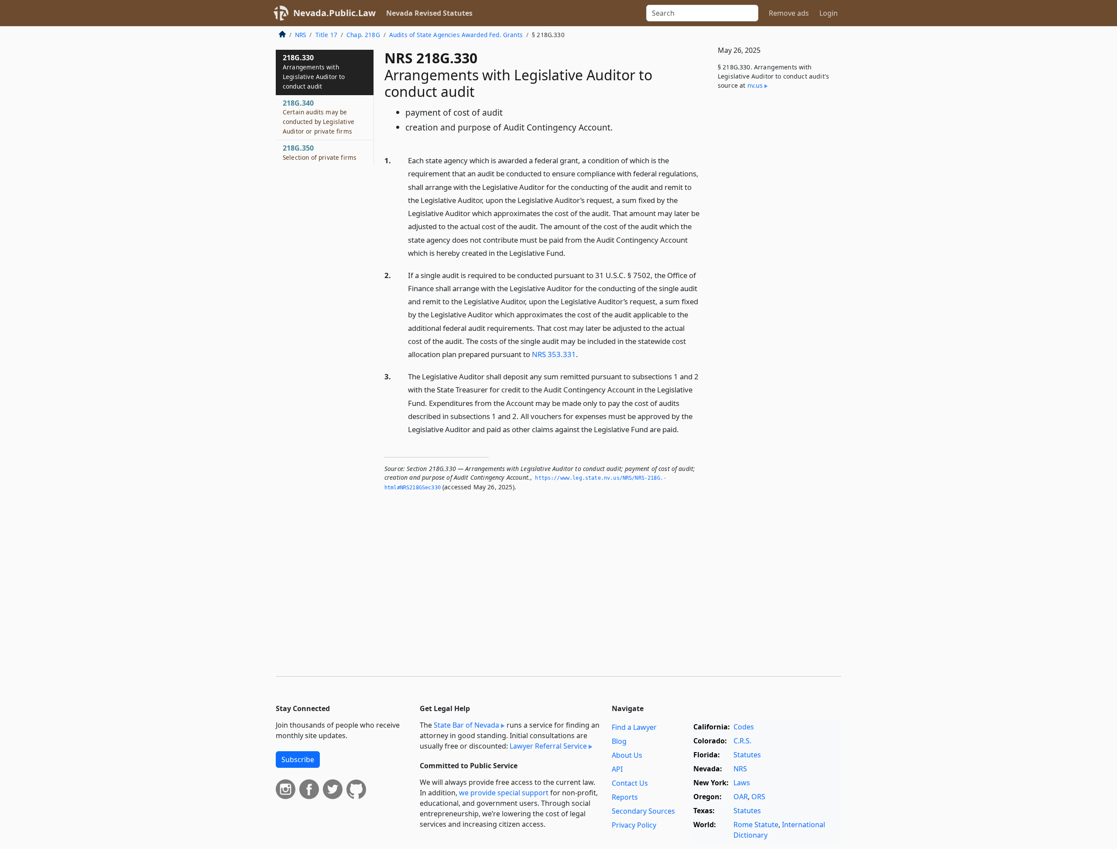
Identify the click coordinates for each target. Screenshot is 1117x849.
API (617, 769)
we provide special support (503, 792)
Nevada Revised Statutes (429, 13)
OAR (740, 796)
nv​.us (755, 85)
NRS (300, 35)
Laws (741, 782)
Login (828, 13)
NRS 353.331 (554, 354)
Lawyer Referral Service (548, 746)
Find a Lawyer (634, 727)
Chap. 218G (363, 35)
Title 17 (326, 35)
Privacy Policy (634, 825)
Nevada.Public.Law (334, 13)
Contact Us (630, 783)
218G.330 (314, 71)
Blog (619, 741)
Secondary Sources (643, 811)
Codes (743, 727)
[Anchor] (570, 252)
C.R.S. (742, 741)
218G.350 (319, 152)
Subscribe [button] (297, 759)
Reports (625, 797)
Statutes (747, 755)
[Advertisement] (775, 241)
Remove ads (789, 13)
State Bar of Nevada (466, 725)
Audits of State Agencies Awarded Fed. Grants (456, 35)
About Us (627, 755)
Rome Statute (755, 824)
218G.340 (318, 116)
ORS (758, 796)
